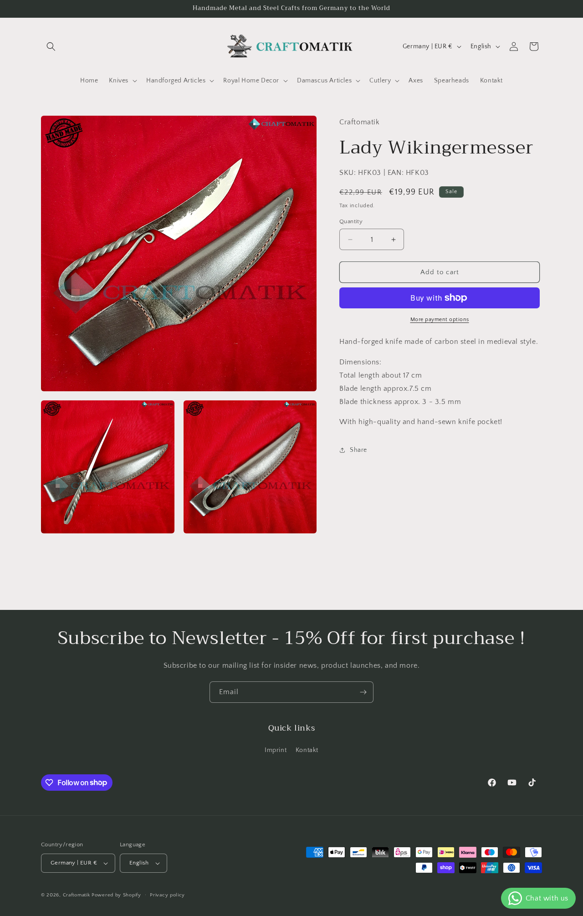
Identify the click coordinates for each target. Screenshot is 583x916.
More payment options (439, 319)
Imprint (275, 750)
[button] (51, 46)
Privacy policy (167, 895)
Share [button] (358, 449)
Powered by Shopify (116, 895)
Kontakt (307, 750)
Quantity (351, 221)
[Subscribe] (363, 692)
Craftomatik (76, 895)
